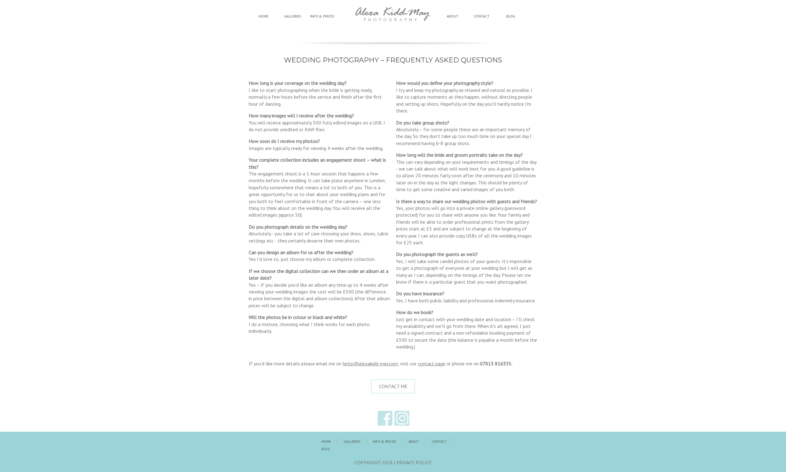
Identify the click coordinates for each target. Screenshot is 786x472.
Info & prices (322, 16)
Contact (481, 16)
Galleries (292, 16)
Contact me (393, 386)
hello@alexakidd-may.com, (371, 363)
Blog (510, 16)
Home (263, 16)
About (452, 16)
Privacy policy (414, 462)
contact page (431, 363)
